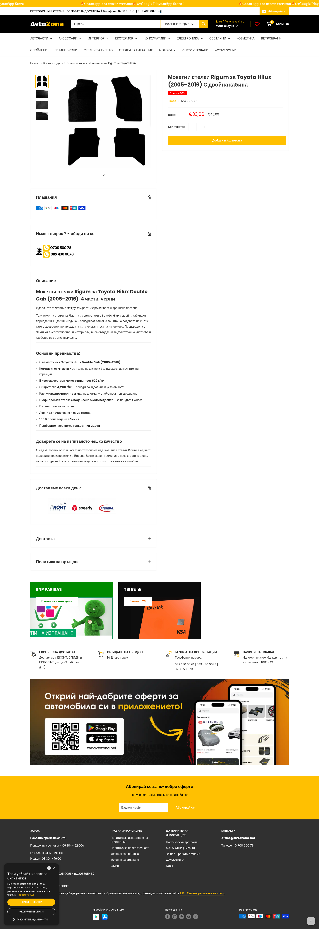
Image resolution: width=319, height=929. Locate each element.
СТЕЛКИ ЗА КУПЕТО (98, 50)
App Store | (165, 3)
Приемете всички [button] (31, 902)
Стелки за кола (76, 63)
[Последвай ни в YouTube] (188, 916)
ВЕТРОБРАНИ (271, 38)
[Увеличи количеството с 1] (217, 127)
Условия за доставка (125, 854)
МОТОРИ (165, 50)
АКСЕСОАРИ (68, 38)
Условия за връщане (125, 860)
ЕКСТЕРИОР (124, 38)
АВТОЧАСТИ (39, 38)
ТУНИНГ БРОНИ (65, 50)
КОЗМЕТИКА (246, 38)
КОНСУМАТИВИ (155, 38)
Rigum (172, 101)
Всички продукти (53, 63)
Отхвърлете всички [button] (31, 911)
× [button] (54, 867)
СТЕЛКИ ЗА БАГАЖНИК (136, 50)
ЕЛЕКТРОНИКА (188, 38)
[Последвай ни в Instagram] (174, 916)
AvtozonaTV (175, 860)
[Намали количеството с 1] (192, 127)
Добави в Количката (227, 140)
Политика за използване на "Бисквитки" (129, 840)
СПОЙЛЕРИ (38, 50)
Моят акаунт (225, 26)
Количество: (177, 127)
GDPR (115, 866)
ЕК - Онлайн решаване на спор (202, 893)
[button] (31, 920)
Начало (34, 63)
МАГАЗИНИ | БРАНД (180, 848)
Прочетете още (25, 894)
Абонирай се (276, 11)
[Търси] (203, 24)
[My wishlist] (257, 24)
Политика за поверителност (130, 848)
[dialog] (31, 894)
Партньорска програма (182, 842)
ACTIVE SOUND (225, 50)
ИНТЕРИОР (96, 38)
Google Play (141, 3)
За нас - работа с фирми (183, 854)
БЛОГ (170, 866)
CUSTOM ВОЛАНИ (195, 50)
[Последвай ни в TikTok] (195, 916)
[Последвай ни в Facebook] (167, 916)
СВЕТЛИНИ (217, 38)
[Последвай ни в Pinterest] (181, 916)
